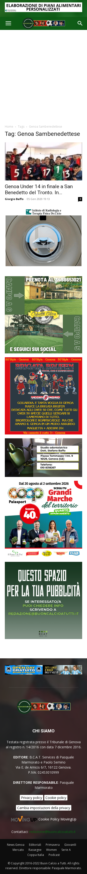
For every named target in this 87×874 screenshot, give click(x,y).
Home (9, 126)
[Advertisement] (43, 75)
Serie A (66, 850)
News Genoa (15, 845)
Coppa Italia (35, 855)
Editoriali (35, 845)
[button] (8, 23)
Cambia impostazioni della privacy (43, 807)
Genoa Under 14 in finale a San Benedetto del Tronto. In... (39, 189)
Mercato (18, 850)
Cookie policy (55, 797)
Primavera (53, 845)
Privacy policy (31, 797)
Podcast (54, 855)
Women (51, 850)
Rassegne (35, 850)
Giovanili (70, 845)
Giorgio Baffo (14, 199)
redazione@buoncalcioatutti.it (52, 831)
